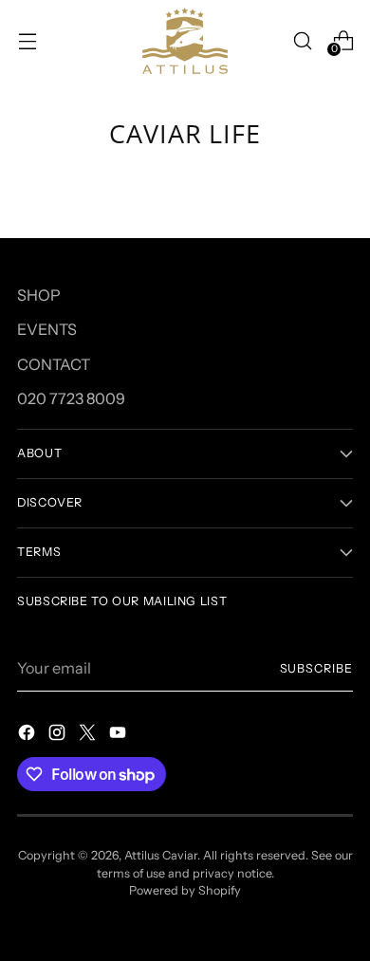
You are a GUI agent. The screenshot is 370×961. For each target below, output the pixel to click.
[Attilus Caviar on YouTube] (119, 735)
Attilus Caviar (160, 855)
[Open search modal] (302, 40)
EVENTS (47, 329)
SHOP (39, 295)
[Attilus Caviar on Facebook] (28, 735)
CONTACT (53, 364)
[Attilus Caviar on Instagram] (58, 735)
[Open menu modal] (27, 40)
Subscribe (316, 668)
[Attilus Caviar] (185, 41)
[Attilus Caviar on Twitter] (89, 735)
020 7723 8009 (71, 398)
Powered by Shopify (185, 890)
